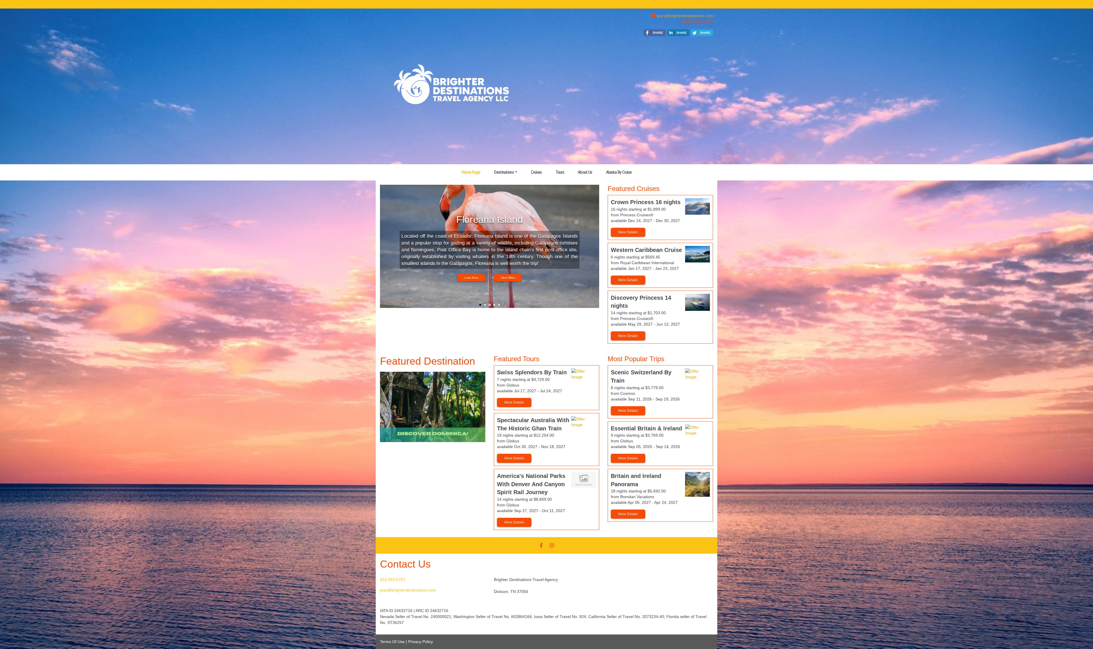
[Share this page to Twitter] (702, 32)
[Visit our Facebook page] (541, 545)
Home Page (470, 172)
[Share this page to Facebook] (655, 32)
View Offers (508, 278)
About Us (585, 172)
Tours (560, 172)
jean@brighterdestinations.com (685, 15)
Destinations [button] (504, 172)
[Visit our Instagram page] (551, 545)
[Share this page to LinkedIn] (678, 32)
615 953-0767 (392, 579)
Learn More (471, 278)
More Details (628, 232)
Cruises (536, 172)
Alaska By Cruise (619, 172)
